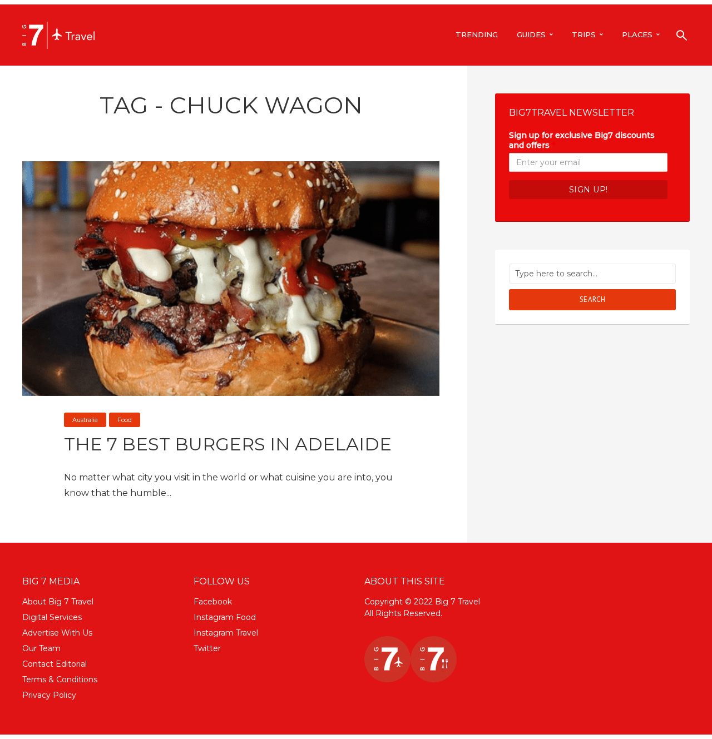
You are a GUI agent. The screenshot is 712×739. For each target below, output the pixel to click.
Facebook (213, 602)
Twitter (207, 648)
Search (593, 299)
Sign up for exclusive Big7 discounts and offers (582, 140)
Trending (477, 34)
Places (637, 34)
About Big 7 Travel (57, 602)
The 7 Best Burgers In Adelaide (228, 444)
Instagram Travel (226, 633)
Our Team (41, 648)
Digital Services (52, 617)
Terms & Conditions (59, 679)
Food (124, 420)
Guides (531, 34)
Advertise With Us (57, 633)
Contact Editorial (54, 664)
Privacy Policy (49, 695)
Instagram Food (225, 617)
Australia (85, 420)
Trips (584, 34)
